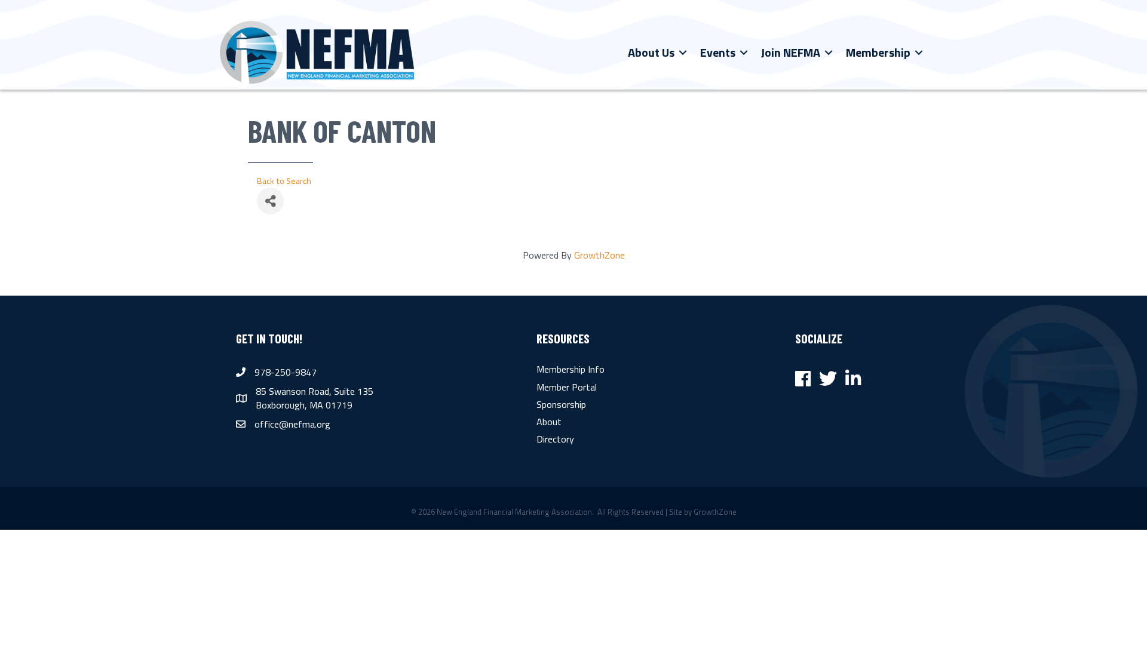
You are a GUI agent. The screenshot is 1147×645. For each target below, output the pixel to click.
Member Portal (566, 387)
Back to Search (284, 181)
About (549, 421)
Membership (878, 52)
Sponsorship (561, 404)
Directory (555, 439)
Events (717, 52)
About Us (651, 52)
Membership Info (570, 369)
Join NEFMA (790, 52)
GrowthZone (599, 255)
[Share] (270, 201)
